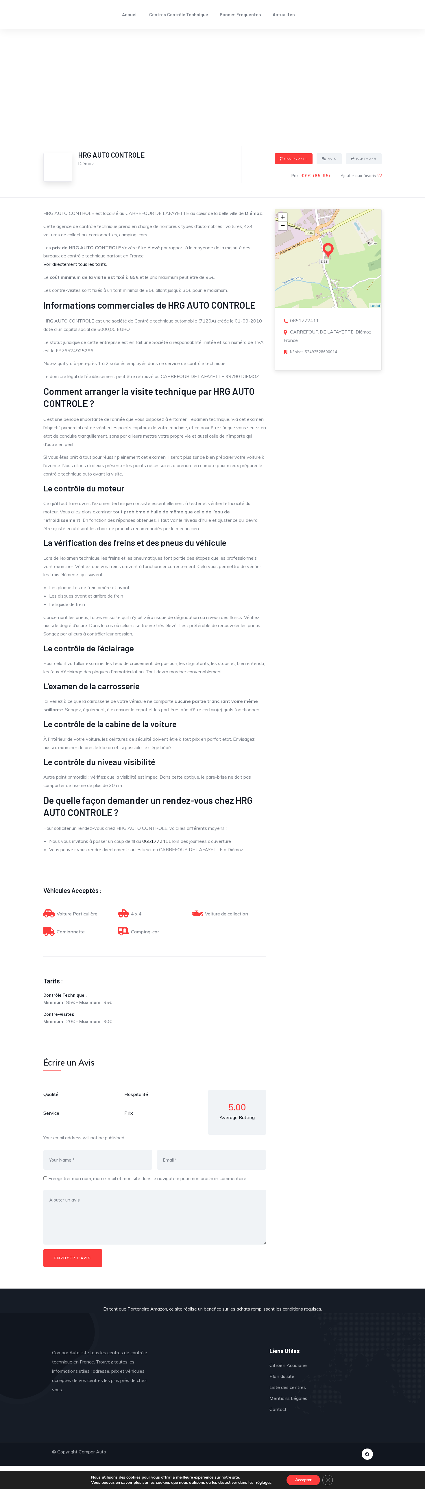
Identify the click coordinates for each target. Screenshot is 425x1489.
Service (51, 1113)
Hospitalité (136, 1094)
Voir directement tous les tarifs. (75, 264)
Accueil (130, 14)
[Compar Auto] (211, 1365)
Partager (366, 158)
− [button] (283, 225)
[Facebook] (367, 1454)
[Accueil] (53, 14)
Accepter (303, 1480)
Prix (128, 1113)
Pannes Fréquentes (240, 14)
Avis (332, 158)
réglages (263, 1482)
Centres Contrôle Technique (178, 14)
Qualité (50, 1094)
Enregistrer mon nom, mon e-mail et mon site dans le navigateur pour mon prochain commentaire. (147, 1178)
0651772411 (295, 158)
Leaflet (375, 305)
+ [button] (283, 217)
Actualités (284, 14)
